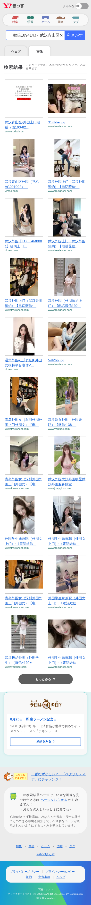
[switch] (64, 4)
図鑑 (60, 846)
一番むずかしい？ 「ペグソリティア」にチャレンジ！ (58, 776)
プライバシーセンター (60, 871)
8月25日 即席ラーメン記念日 (33, 719)
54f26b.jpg (56, 360)
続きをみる (44, 741)
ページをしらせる (54, 800)
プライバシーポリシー (24, 871)
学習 (31, 846)
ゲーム (45, 846)
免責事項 (44, 877)
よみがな (68, 6)
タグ (72, 846)
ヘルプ (61, 877)
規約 (29, 877)
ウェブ (16, 51)
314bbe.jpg (56, 122)
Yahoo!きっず (46, 854)
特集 (19, 846)
